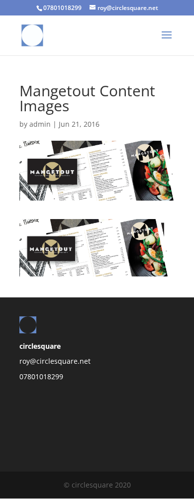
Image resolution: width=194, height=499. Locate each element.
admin (40, 124)
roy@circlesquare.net (55, 361)
